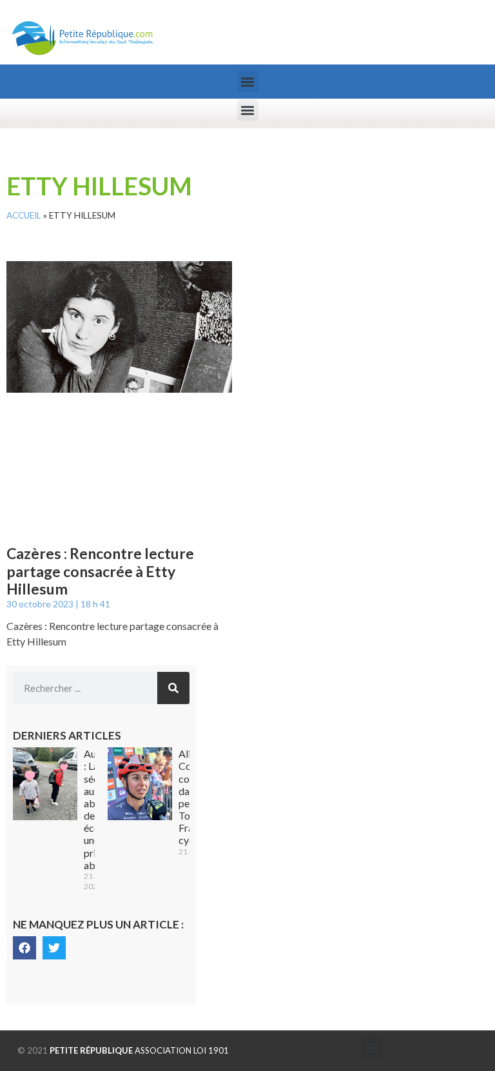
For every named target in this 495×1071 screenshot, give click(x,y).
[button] (247, 81)
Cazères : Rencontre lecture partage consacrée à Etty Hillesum (100, 571)
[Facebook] (24, 947)
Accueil (23, 215)
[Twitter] (54, 947)
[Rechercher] (173, 688)
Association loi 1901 (139, 1050)
